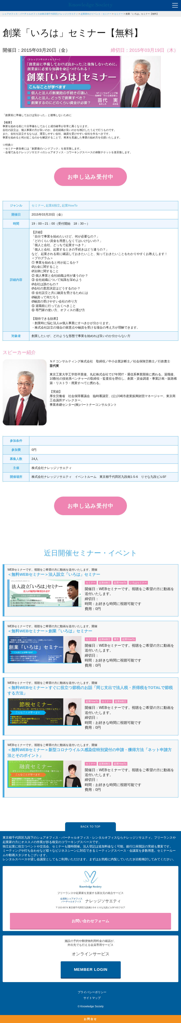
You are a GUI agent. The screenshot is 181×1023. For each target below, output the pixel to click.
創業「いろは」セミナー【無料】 (142, 14)
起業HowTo (69, 205)
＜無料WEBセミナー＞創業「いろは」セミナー (50, 631)
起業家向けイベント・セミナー (96, 14)
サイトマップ (92, 998)
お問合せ (90, 1019)
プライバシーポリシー (92, 992)
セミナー (118, 14)
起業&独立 (53, 205)
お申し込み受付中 (90, 177)
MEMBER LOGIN (91, 969)
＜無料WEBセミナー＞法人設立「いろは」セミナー (54, 574)
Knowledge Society (92, 1006)
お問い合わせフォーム (90, 921)
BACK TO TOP (90, 826)
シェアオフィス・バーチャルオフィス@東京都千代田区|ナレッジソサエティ (40, 14)
